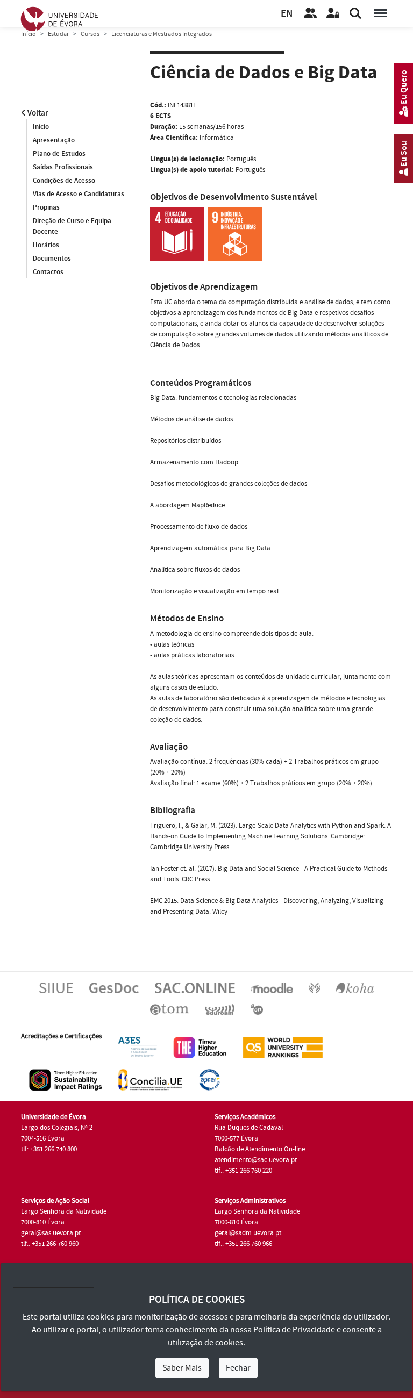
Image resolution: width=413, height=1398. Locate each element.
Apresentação (54, 140)
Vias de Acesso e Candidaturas (78, 194)
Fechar (238, 1368)
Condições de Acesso (64, 180)
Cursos (90, 34)
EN (287, 13)
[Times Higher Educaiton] (200, 1047)
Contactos (48, 272)
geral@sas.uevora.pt (51, 1233)
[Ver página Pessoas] (310, 13)
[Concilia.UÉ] (150, 1080)
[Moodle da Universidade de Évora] (272, 987)
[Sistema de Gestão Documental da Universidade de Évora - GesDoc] (114, 987)
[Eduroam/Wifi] (219, 1009)
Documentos (52, 258)
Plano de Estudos (59, 154)
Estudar (58, 34)
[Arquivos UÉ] (169, 1009)
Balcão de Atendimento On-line (260, 1149)
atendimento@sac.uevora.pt (256, 1160)
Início (28, 34)
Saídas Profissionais (63, 167)
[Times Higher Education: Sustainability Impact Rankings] (65, 1080)
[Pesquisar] (355, 13)
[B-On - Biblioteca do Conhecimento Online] (257, 1009)
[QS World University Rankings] (283, 1047)
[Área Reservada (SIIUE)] (333, 13)
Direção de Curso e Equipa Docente (72, 226)
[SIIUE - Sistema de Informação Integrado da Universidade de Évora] (56, 987)
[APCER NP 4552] (209, 1080)
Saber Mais (182, 1368)
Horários (46, 245)
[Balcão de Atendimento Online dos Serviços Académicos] (195, 987)
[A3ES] (137, 1047)
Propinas (46, 207)
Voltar (37, 113)
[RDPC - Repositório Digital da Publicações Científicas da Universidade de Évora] (314, 987)
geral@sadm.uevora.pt (248, 1233)
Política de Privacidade (294, 1329)
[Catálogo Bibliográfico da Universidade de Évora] (355, 987)
